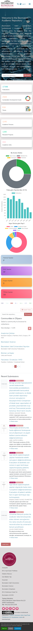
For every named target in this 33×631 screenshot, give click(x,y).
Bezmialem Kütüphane (8, 589)
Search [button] (28, 75)
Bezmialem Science (7, 586)
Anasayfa (5, 567)
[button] (7, 4)
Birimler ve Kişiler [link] (7, 353)
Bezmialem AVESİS (8, 595)
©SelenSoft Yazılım (26, 79)
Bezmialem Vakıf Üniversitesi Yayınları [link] (15, 346)
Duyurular (5, 580)
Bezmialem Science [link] (8, 342)
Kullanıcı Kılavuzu (7, 573)
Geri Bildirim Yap (7, 577)
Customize (17, 628)
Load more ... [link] (6, 544)
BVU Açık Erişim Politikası (9, 570)
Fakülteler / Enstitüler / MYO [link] (11, 360)
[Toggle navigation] (29, 4)
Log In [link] (24, 4)
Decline (11, 628)
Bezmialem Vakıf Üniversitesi (10, 583)
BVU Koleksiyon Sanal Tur (9, 592)
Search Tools (27, 310)
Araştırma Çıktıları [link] (8, 333)
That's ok (4, 628)
